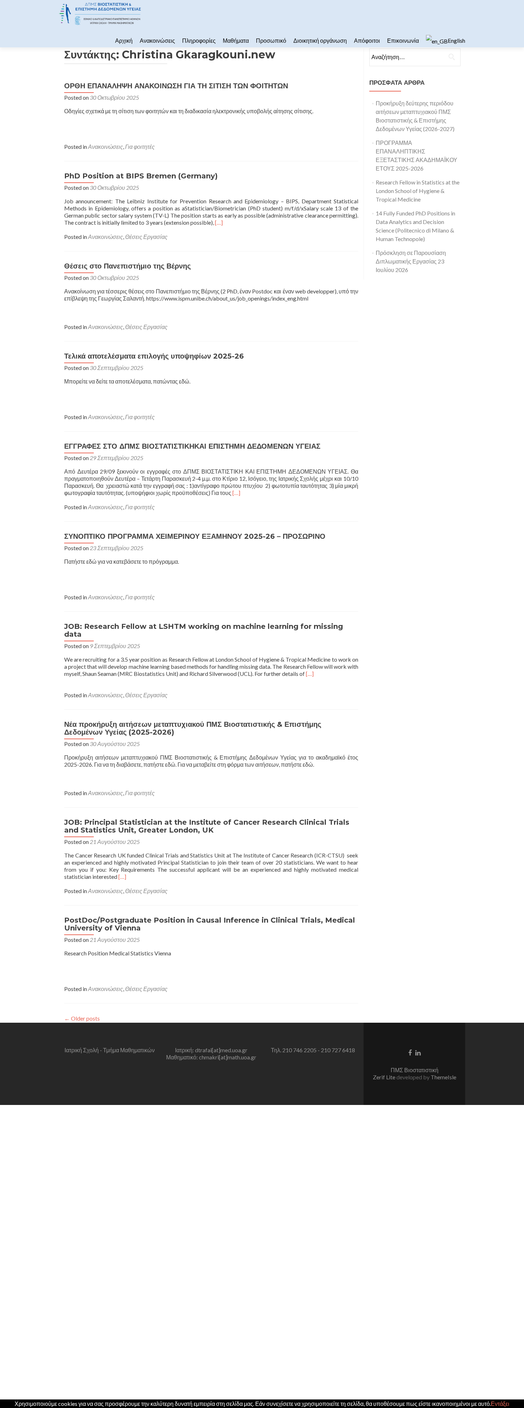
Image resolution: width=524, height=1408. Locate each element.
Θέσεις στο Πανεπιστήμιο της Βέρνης (127, 266)
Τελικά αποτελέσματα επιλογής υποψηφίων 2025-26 (154, 356)
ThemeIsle (443, 1077)
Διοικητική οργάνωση (320, 40)
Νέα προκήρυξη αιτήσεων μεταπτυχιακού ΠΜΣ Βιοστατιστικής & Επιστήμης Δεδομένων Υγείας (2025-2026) (192, 728)
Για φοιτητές (140, 146)
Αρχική (124, 40)
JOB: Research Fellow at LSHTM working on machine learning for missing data (203, 630)
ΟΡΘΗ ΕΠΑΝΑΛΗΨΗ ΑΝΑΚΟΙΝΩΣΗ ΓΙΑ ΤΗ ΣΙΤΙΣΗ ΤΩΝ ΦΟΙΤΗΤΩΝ (176, 86)
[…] (219, 222)
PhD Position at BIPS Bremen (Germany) (141, 176)
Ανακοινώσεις (157, 40)
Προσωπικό (271, 40)
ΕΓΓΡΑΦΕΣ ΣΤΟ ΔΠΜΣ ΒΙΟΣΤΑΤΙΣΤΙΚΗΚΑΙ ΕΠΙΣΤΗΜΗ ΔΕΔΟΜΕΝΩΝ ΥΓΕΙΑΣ (192, 446)
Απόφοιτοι (367, 40)
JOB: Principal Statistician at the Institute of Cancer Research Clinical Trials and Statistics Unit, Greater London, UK (206, 826)
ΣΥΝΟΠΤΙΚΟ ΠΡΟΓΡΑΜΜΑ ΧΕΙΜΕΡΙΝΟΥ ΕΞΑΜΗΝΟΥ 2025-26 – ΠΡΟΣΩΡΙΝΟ (194, 536)
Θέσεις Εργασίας (146, 236)
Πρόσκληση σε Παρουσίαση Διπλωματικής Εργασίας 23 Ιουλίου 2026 (411, 261)
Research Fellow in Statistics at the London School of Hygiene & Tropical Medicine (417, 191)
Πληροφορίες (199, 40)
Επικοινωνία (403, 40)
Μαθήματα (236, 40)
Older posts (82, 1018)
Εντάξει (500, 1403)
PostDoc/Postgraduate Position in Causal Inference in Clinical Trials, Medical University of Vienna (209, 924)
